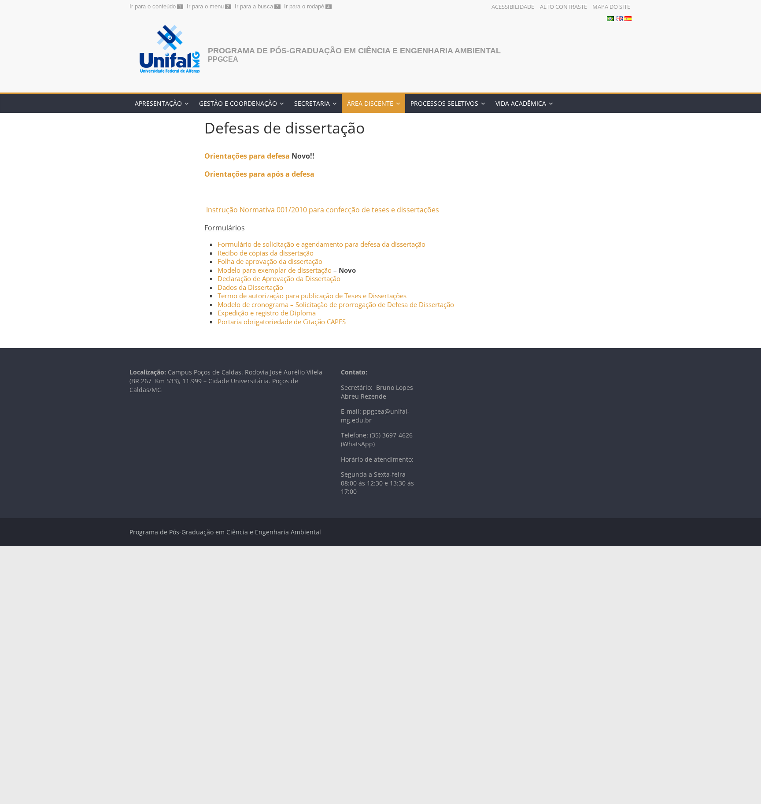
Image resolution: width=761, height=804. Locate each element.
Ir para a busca (254, 6)
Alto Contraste (563, 7)
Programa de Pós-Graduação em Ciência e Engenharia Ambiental (354, 50)
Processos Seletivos (444, 103)
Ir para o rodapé (304, 6)
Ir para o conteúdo (152, 6)
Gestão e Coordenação (238, 103)
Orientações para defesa (247, 156)
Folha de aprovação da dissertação (270, 261)
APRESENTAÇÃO (158, 103)
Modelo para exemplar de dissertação (275, 270)
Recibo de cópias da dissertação (266, 252)
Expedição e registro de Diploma (267, 312)
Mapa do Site (611, 7)
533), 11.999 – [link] (186, 381)
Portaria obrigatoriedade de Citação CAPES (282, 321)
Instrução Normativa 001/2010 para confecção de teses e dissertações (321, 210)
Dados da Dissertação (250, 287)
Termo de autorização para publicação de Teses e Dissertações (312, 295)
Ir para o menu (205, 6)
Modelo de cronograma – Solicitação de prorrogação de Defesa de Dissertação (336, 304)
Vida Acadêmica (520, 103)
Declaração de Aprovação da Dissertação (279, 278)
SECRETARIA (312, 103)
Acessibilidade (512, 7)
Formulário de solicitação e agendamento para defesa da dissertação (321, 244)
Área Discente (370, 103)
